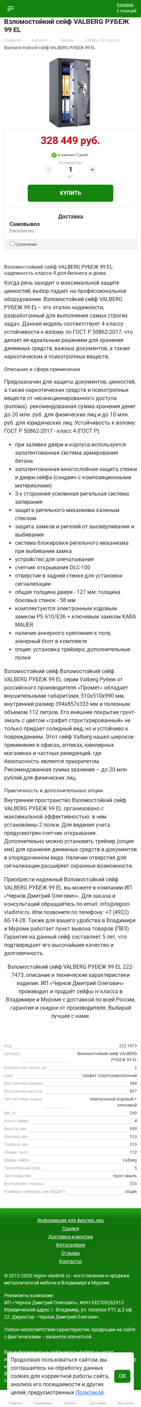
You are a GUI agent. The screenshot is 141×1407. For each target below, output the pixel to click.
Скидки (70, 1228)
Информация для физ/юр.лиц (70, 1220)
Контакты (70, 1261)
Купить (70, 193)
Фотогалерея (70, 1245)
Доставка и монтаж (70, 1236)
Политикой (90, 1392)
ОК (122, 1376)
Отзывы (70, 1253)
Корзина (125, 4)
